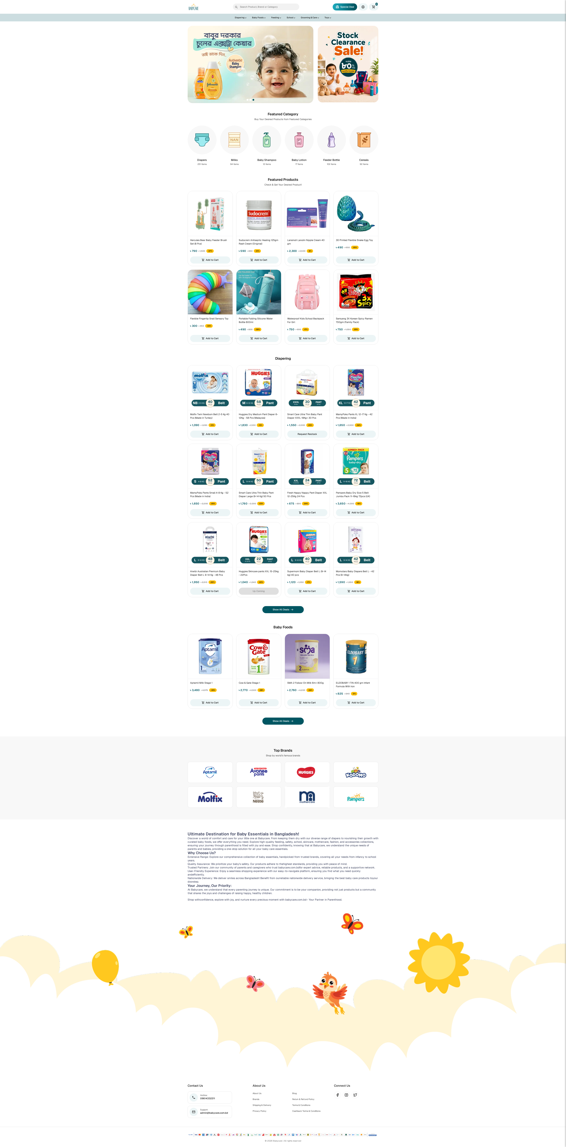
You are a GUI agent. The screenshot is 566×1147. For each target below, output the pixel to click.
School (290, 17)
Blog (294, 1093)
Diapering (240, 17)
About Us (257, 1093)
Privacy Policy (259, 1111)
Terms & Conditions (301, 1105)
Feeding (275, 17)
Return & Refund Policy (303, 1099)
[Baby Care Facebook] (337, 1094)
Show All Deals (283, 609)
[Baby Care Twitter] (355, 1094)
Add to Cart (210, 259)
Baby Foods (258, 17)
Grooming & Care (309, 17)
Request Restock (307, 434)
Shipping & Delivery (262, 1105)
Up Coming (259, 591)
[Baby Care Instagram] (346, 1094)
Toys (327, 17)
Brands (256, 1099)
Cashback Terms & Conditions (306, 1111)
